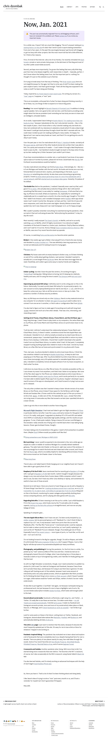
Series (52, 726)
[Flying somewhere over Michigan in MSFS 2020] (54, 437)
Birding (53, 731)
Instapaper (63, 191)
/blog (56, 720)
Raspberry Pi (74, 471)
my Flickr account (60, 576)
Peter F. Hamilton (63, 143)
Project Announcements (57, 733)
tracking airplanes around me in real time (59, 488)
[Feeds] (103, 7)
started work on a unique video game (54, 179)
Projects (53, 724)
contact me (63, 36)
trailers (54, 413)
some (40, 542)
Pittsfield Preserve (30, 644)
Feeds (33, 730)
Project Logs (54, 735)
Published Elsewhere (75, 728)
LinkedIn (91, 723)
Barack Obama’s (58, 108)
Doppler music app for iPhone (48, 376)
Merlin (32, 452)
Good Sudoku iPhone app (42, 664)
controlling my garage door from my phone (61, 491)
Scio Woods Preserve (59, 642)
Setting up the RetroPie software (41, 505)
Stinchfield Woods (73, 642)
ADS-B (71, 723)
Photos (84, 7)
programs (45, 542)
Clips (71, 724)
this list (77, 160)
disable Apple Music (57, 354)
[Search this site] (100, 7)
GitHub (92, 7)
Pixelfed (64, 617)
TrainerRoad (28, 274)
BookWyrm (91, 728)
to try (56, 542)
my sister (33, 189)
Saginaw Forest (68, 644)
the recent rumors (43, 532)
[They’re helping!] (54, 267)
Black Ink (80, 654)
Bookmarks (35, 731)
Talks (52, 728)
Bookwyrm (74, 617)
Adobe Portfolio (54, 591)
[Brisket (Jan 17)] (54, 250)
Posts (52, 723)
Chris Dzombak (12, 6)
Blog (61, 7)
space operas (30, 145)
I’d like (51, 542)
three (64, 82)
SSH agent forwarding (58, 301)
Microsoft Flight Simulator (33, 410)
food (74, 172)
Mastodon (56, 617)
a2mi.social (58, 603)
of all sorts (49, 620)
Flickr (35, 432)
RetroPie (72, 496)
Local (71, 726)
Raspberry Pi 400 (41, 474)
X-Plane (80, 410)
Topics (52, 730)
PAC (69, 598)
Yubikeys (57, 298)
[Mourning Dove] (54, 459)
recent (69, 82)
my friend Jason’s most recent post (49, 94)
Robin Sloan (59, 167)
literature (27, 174)
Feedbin (68, 199)
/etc (77, 7)
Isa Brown (50, 259)
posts (74, 82)
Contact (69, 7)
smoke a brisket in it (41, 242)
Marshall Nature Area (44, 644)
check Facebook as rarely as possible (56, 608)
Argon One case (36, 503)
